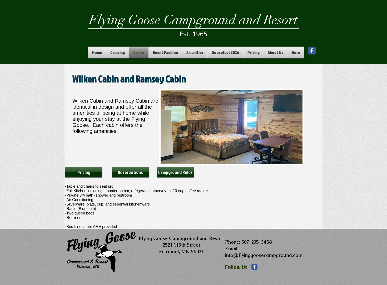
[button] (231, 127)
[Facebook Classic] (254, 267)
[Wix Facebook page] (312, 50)
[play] (291, 159)
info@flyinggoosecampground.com (263, 255)
